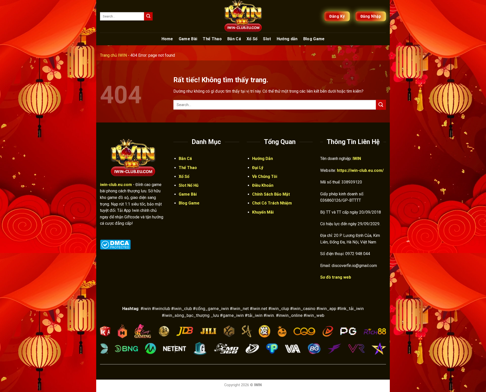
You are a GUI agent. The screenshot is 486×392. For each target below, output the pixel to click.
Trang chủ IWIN (113, 55)
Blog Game (314, 38)
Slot (267, 38)
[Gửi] (148, 16)
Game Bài (188, 38)
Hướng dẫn (287, 38)
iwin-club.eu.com (116, 184)
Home (167, 38)
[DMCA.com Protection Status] (115, 244)
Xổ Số (252, 38)
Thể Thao (212, 38)
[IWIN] (243, 16)
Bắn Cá (234, 38)
